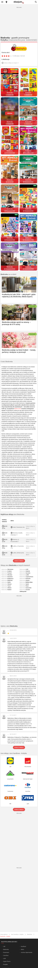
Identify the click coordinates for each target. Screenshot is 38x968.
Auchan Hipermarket (26, 952)
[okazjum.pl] (19, 2)
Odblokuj (9, 113)
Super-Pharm (6, 961)
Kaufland (23, 946)
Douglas (5, 964)
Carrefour (5, 955)
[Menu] (2, 2)
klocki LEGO (17, 408)
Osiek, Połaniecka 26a (19, 527)
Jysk (4, 958)
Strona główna (4, 934)
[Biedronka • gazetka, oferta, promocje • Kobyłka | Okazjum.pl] (19, 47)
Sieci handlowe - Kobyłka (17, 934)
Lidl (4, 946)
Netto (22, 949)
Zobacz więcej (19, 560)
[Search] (35, 2)
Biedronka (29, 934)
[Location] (6, 2)
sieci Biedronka (12, 514)
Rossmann (6, 952)
